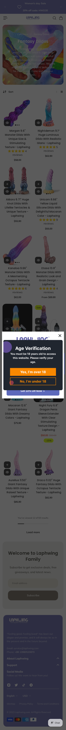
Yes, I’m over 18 (33, 372)
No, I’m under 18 (33, 381)
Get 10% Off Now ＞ (33, 391)
